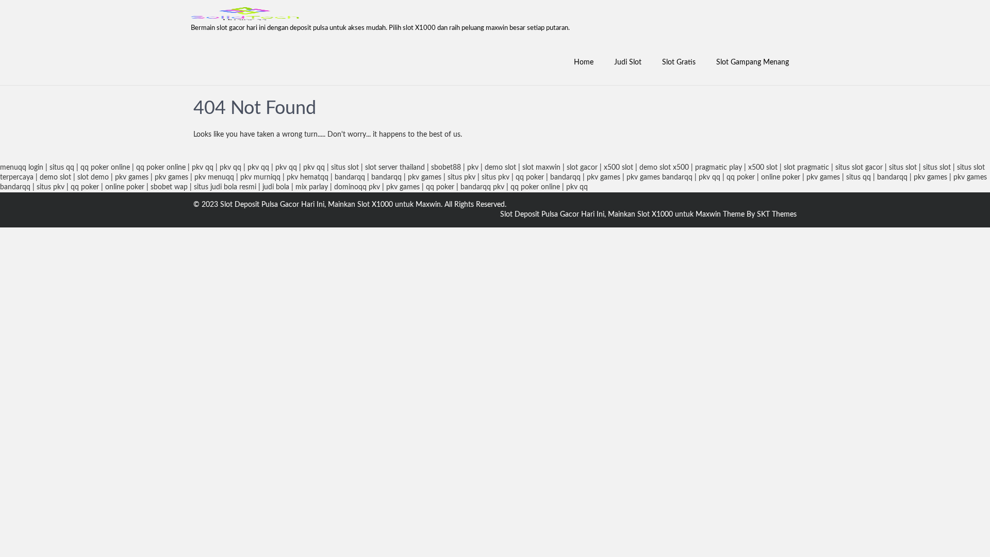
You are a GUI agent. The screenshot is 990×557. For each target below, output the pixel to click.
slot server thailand (395, 167)
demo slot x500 (664, 167)
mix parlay (311, 187)
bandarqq (350, 177)
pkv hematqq (307, 177)
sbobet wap (169, 187)
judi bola (275, 187)
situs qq (62, 167)
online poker (780, 177)
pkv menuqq (214, 177)
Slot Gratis (679, 62)
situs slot (345, 167)
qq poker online (105, 167)
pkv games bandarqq (659, 177)
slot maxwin (541, 167)
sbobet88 (446, 167)
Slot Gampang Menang (752, 62)
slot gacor (582, 167)
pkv (472, 167)
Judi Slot (627, 62)
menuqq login (21, 167)
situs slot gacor (859, 167)
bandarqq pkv (482, 187)
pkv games (131, 177)
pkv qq (202, 167)
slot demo (93, 177)
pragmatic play (718, 167)
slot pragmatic (806, 167)
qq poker (530, 177)
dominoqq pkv (357, 187)
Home (583, 62)
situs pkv (461, 177)
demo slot (500, 167)
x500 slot (618, 167)
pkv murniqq (260, 177)
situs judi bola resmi (225, 187)
